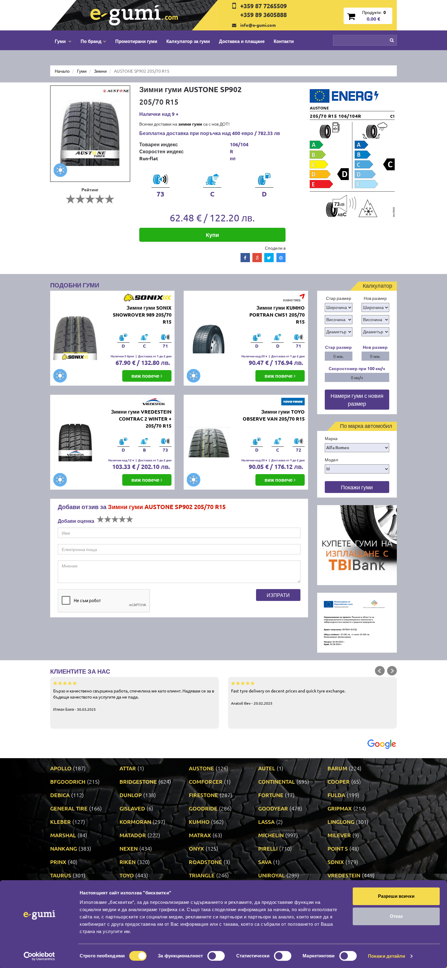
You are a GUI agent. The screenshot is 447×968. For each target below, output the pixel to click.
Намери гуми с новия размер (357, 399)
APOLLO (60, 768)
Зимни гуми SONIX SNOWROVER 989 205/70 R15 (142, 314)
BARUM (337, 768)
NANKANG (63, 848)
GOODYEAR (273, 808)
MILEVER (339, 834)
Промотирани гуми (136, 41)
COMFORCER (206, 781)
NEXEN (129, 848)
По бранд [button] (91, 41)
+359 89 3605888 (263, 15)
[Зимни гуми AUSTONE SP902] (90, 133)
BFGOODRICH (67, 781)
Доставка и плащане (242, 41)
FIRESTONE (203, 794)
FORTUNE (270, 794)
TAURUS (60, 875)
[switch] (216, 956)
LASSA (266, 821)
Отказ (396, 916)
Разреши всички (396, 896)
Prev (380, 671)
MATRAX (200, 834)
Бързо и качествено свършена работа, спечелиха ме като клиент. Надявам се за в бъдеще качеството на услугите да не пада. (133, 700)
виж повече (146, 376)
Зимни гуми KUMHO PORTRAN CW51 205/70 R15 (277, 314)
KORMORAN (135, 821)
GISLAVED (132, 808)
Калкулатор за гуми (188, 41)
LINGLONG (340, 821)
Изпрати (278, 595)
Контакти (284, 41)
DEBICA (60, 794)
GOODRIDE (203, 808)
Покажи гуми (357, 487)
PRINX (58, 861)
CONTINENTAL (276, 781)
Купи (212, 234)
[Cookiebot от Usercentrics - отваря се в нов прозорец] (39, 956)
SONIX (335, 861)
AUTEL (266, 768)
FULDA (336, 794)
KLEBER (60, 821)
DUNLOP (131, 794)
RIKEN (128, 861)
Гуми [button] (61, 41)
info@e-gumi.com (258, 25)
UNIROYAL (271, 875)
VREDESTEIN (343, 875)
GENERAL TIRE (69, 808)
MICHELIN (271, 834)
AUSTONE (201, 768)
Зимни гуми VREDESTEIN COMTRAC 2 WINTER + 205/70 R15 (141, 418)
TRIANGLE (202, 875)
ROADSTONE (205, 861)
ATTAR (128, 768)
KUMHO (199, 821)
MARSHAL (63, 834)
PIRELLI (268, 848)
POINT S (337, 848)
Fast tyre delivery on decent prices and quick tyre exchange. (288, 697)
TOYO (127, 875)
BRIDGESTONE (138, 781)
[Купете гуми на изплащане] (357, 544)
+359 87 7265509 (263, 6)
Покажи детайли (386, 956)
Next (392, 671)
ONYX (196, 848)
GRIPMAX (339, 808)
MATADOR (133, 834)
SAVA (265, 861)
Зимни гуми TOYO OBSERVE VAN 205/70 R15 (274, 415)
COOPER (338, 781)
